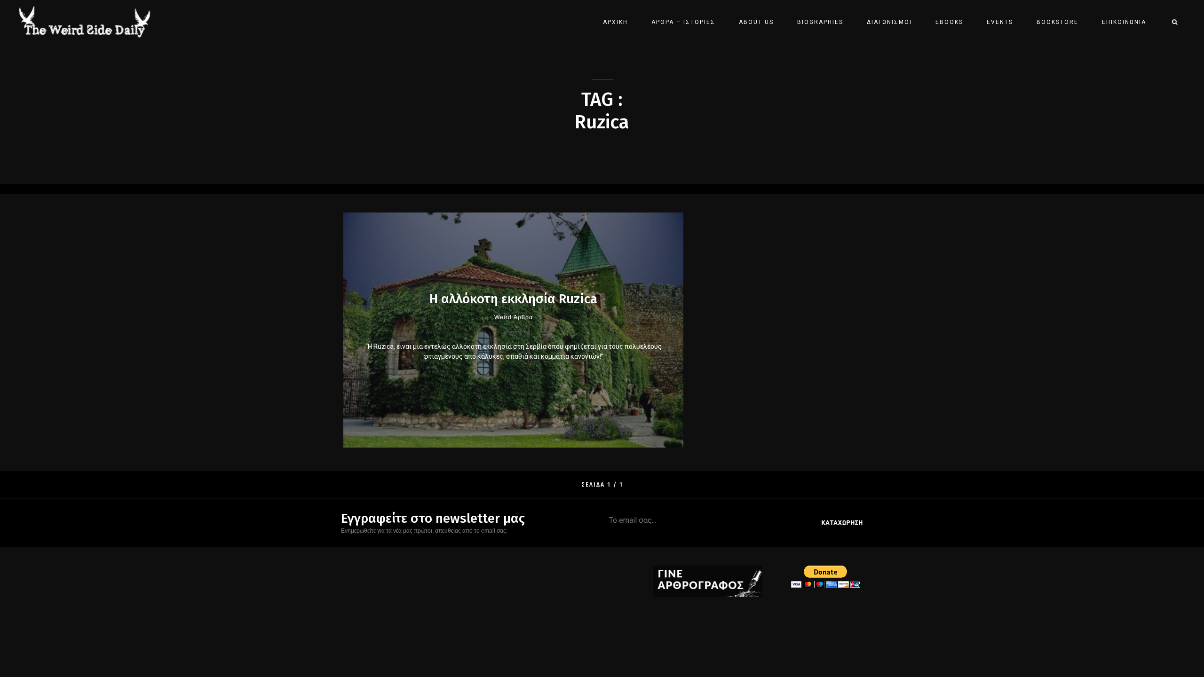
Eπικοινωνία (1124, 22)
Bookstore (1057, 22)
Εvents (1000, 22)
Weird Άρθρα (513, 317)
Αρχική (615, 22)
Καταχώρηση (842, 523)
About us (756, 22)
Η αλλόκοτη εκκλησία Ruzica (513, 299)
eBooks (949, 22)
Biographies (820, 22)
